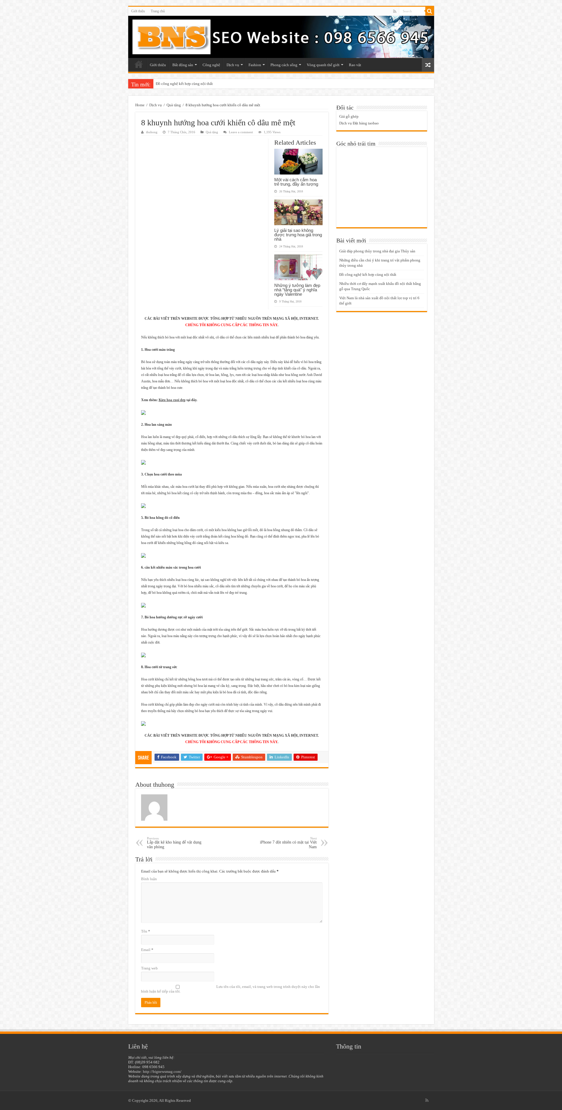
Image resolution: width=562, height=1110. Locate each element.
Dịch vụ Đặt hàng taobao (359, 123)
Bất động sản (182, 65)
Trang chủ (158, 11)
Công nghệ (211, 65)
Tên (145, 931)
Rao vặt (355, 65)
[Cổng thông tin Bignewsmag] (281, 37)
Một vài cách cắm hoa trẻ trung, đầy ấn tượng (296, 182)
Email (147, 949)
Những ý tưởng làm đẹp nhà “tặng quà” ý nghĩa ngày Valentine (297, 290)
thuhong (151, 132)
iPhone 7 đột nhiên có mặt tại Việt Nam (288, 843)
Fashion (255, 65)
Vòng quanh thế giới (323, 65)
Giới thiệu (138, 11)
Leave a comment (241, 132)
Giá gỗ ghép (349, 116)
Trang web (149, 968)
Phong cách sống (283, 65)
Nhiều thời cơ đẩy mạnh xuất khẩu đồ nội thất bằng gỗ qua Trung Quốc (212, 83)
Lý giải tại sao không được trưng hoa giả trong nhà (298, 235)
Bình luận (149, 879)
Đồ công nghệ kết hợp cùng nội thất (367, 274)
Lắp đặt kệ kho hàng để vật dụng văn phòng (174, 843)
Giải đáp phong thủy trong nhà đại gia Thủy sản (377, 251)
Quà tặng (174, 105)
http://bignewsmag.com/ (162, 1071)
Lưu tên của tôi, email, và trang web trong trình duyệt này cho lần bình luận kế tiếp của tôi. (230, 988)
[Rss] (395, 11)
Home (140, 105)
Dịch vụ (233, 65)
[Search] (429, 11)
